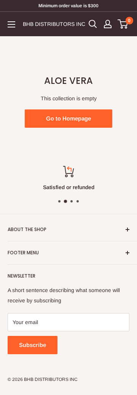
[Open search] (93, 24)
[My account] (108, 24)
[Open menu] (11, 24)
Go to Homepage (68, 118)
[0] (123, 24)
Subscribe (32, 345)
